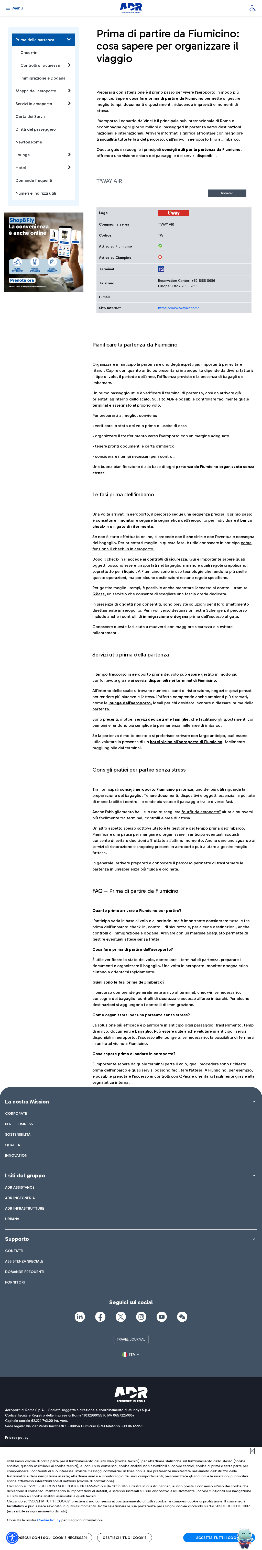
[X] (121, 1317)
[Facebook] (100, 1317)
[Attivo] (160, 246)
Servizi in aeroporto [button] (34, 103)
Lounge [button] (23, 154)
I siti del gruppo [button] (25, 1175)
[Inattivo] (160, 257)
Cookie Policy (48, 1520)
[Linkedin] (80, 1317)
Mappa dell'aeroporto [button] (36, 90)
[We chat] (182, 1317)
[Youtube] (162, 1317)
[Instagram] (141, 1317)
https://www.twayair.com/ (178, 308)
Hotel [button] (21, 167)
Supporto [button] (17, 1238)
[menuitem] (16, 1113)
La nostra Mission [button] (27, 1101)
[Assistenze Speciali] (252, 8)
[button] (131, 1355)
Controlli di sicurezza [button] (40, 65)
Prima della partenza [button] (35, 39)
